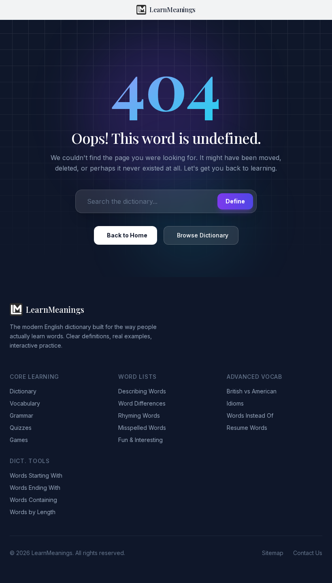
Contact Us (307, 552)
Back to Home (127, 235)
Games (19, 439)
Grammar (21, 415)
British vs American (252, 391)
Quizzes (21, 427)
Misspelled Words (142, 427)
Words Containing (33, 499)
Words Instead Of (250, 415)
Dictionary (23, 391)
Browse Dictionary (202, 235)
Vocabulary (25, 403)
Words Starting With (36, 475)
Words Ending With (35, 487)
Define (235, 201)
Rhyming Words (139, 415)
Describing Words (142, 391)
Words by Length (32, 511)
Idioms (235, 403)
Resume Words (247, 427)
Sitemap (272, 552)
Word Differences (142, 403)
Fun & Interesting (140, 439)
